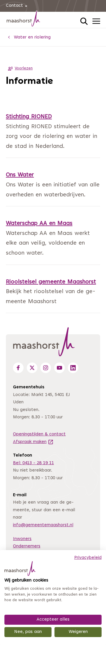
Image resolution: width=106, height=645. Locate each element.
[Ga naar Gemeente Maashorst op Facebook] (18, 367)
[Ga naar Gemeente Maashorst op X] (32, 367)
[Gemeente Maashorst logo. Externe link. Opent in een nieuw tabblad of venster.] (20, 568)
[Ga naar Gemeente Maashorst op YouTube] (59, 367)
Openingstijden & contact (39, 434)
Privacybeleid (88, 558)
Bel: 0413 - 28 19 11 (33, 463)
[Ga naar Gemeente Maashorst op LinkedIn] (73, 367)
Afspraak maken (33, 442)
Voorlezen (24, 68)
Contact (14, 6)
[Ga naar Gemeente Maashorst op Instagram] (45, 367)
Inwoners (22, 539)
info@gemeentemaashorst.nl (43, 525)
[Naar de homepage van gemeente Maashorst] (23, 19)
